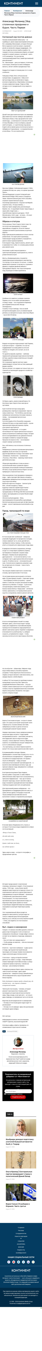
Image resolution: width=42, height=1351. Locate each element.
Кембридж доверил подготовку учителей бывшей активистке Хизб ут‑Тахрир (20, 1141)
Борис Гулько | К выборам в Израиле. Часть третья (18, 1205)
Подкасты (21, 1250)
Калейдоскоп (17, 11)
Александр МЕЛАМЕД (12, 1031)
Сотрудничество (21, 1233)
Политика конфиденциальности (20, 1303)
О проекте (21, 1227)
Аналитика (21, 1244)
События (21, 1241)
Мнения (21, 1247)
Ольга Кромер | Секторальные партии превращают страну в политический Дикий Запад (19, 1174)
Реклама (21, 1230)
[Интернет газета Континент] (21, 1271)
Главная (7, 11)
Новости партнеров (21, 1236)
